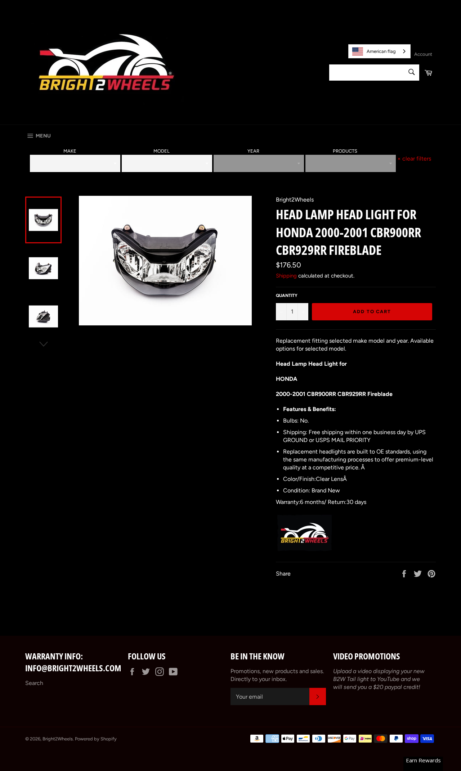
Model (161, 151)
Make (69, 151)
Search (34, 683)
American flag (381, 51)
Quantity (286, 295)
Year (253, 151)
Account (423, 54)
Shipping (286, 275)
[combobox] (379, 51)
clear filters (414, 158)
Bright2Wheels (57, 738)
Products (345, 151)
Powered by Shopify (96, 738)
